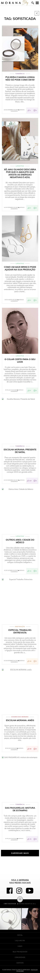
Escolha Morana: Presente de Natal (20, 450)
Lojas (20, 946)
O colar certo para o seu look (20, 360)
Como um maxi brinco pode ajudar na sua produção (20, 268)
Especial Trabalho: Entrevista (20, 631)
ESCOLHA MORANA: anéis (20, 720)
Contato (20, 963)
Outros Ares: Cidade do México (20, 541)
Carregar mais (20, 853)
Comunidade (20, 957)
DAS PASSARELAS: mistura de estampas (20, 809)
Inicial (20, 935)
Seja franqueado (20, 952)
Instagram (20, 903)
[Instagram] (19, 890)
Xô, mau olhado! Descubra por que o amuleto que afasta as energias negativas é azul (20, 173)
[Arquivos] (37, 13)
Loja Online (20, 941)
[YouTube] (30, 890)
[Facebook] (9, 890)
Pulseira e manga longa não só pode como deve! (20, 78)
